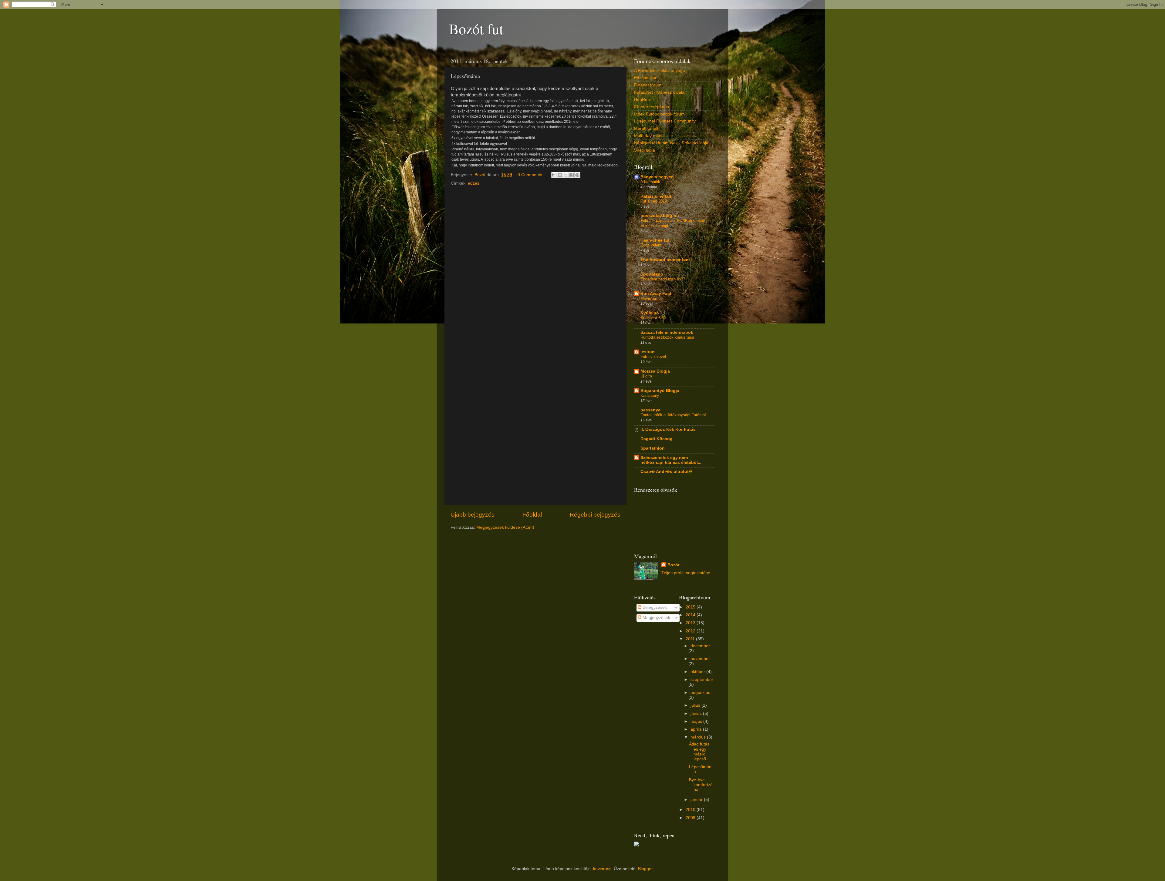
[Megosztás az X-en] (566, 175)
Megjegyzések (655, 617)
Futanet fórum (647, 85)
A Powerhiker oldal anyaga (659, 70)
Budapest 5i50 (653, 318)
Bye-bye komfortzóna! (701, 785)
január (697, 799)
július (696, 705)
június (697, 713)
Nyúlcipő (649, 313)
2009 (691, 818)
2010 (691, 809)
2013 (691, 623)
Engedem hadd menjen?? (662, 279)
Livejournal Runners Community (665, 121)
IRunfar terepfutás (651, 107)
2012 (691, 631)
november (700, 658)
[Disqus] (535, 265)
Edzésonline (645, 77)
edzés (473, 183)
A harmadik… (652, 181)
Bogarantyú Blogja (659, 390)
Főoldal (532, 514)
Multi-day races (649, 135)
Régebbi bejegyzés (595, 514)
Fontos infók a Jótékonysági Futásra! (673, 415)
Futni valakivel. (653, 356)
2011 (691, 639)
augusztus (700, 692)
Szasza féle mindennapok (666, 332)
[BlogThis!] (560, 175)
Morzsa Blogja (655, 371)
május (697, 721)
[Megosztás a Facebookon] (572, 175)
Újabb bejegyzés (473, 514)
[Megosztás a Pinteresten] (577, 175)
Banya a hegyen (657, 177)
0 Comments (530, 175)
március (699, 737)
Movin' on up (651, 298)
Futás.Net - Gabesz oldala (659, 92)
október (698, 671)
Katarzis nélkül (655, 196)
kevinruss (602, 868)
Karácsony (649, 395)
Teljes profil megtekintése (685, 573)
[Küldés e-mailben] (554, 175)
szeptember (702, 679)
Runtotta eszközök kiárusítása (667, 337)
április (697, 729)
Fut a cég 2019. (654, 201)
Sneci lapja (644, 150)
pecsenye (650, 410)
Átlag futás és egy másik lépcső (699, 751)
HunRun (642, 99)
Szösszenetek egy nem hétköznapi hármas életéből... (670, 460)
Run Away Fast (655, 293)
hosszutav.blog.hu (659, 215)
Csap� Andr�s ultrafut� (666, 471)
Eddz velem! (651, 245)
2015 (691, 607)
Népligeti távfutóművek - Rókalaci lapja (671, 143)
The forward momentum (665, 259)
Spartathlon (652, 448)
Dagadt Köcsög (656, 439)
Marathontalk (646, 128)
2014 (691, 615)
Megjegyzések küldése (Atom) (505, 527)
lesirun (647, 352)
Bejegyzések (654, 607)
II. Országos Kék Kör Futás (668, 429)
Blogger (645, 868)
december (700, 646)
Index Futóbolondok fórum (659, 114)
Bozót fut (476, 28)
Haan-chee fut (655, 240)
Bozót (673, 565)
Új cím (646, 376)
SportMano (651, 274)
